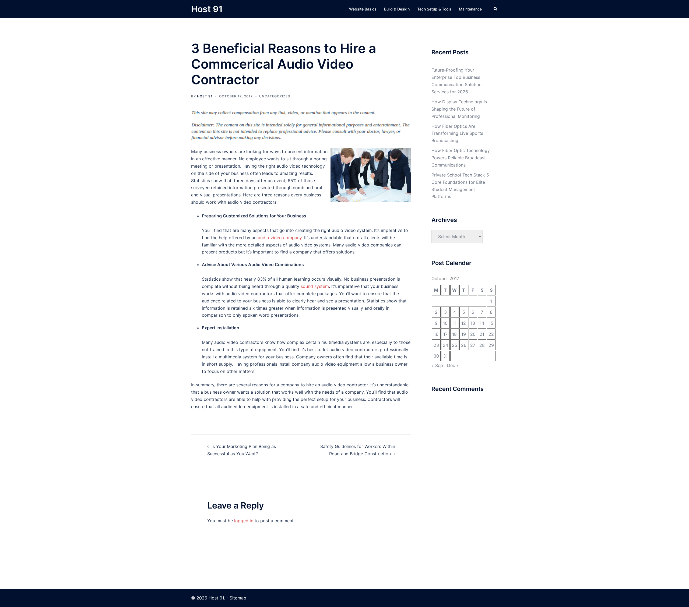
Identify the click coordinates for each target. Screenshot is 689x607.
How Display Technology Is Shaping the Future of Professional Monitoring (459, 109)
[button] (496, 9)
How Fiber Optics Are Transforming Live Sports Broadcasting (457, 133)
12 (463, 323)
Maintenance (470, 9)
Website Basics (363, 9)
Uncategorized (274, 96)
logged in (243, 520)
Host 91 (207, 9)
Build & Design (397, 9)
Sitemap (238, 598)
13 (472, 323)
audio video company (280, 237)
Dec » (453, 365)
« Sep (437, 365)
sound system (315, 286)
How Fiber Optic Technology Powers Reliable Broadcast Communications (460, 158)
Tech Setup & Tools (434, 9)
